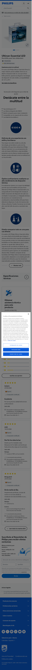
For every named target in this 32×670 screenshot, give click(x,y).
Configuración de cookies (15, 345)
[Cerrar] (27, 314)
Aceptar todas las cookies (15, 354)
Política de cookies (13, 340)
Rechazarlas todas (15, 349)
